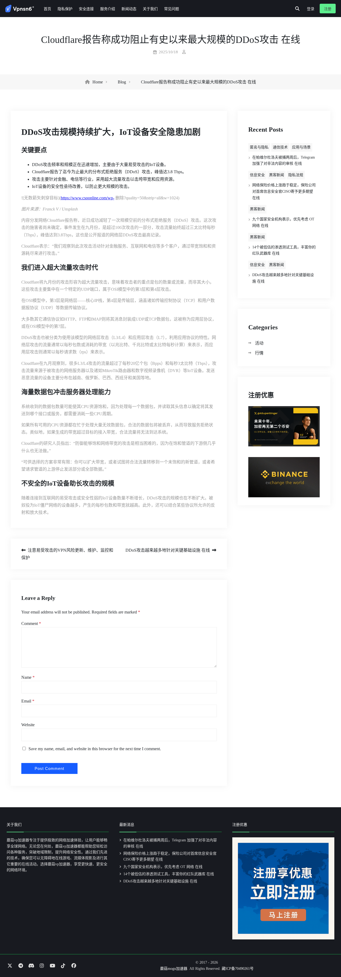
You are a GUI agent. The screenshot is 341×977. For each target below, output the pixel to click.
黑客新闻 (276, 175)
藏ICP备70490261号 (238, 969)
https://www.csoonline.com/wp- (87, 198)
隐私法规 (295, 175)
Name (28, 677)
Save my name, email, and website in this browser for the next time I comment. (95, 748)
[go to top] (326, 958)
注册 (327, 9)
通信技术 (280, 147)
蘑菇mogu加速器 (173, 969)
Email (27, 701)
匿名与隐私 (259, 147)
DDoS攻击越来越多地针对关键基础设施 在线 (167, 550)
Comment (31, 623)
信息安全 (257, 175)
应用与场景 (301, 147)
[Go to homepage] (19, 8)
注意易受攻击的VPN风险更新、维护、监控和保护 (67, 554)
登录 (310, 9)
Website (28, 724)
